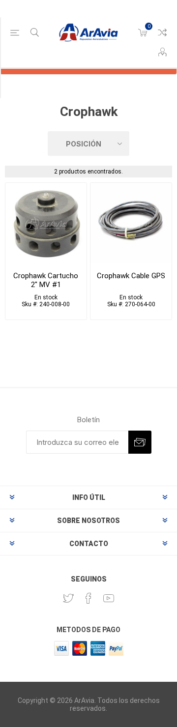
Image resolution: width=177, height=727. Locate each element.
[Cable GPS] (131, 223)
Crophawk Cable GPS (131, 275)
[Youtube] (109, 598)
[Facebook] (88, 598)
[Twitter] (68, 598)
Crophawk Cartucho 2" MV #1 (45, 280)
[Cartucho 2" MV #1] (46, 223)
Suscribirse (139, 442)
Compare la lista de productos (162, 32)
